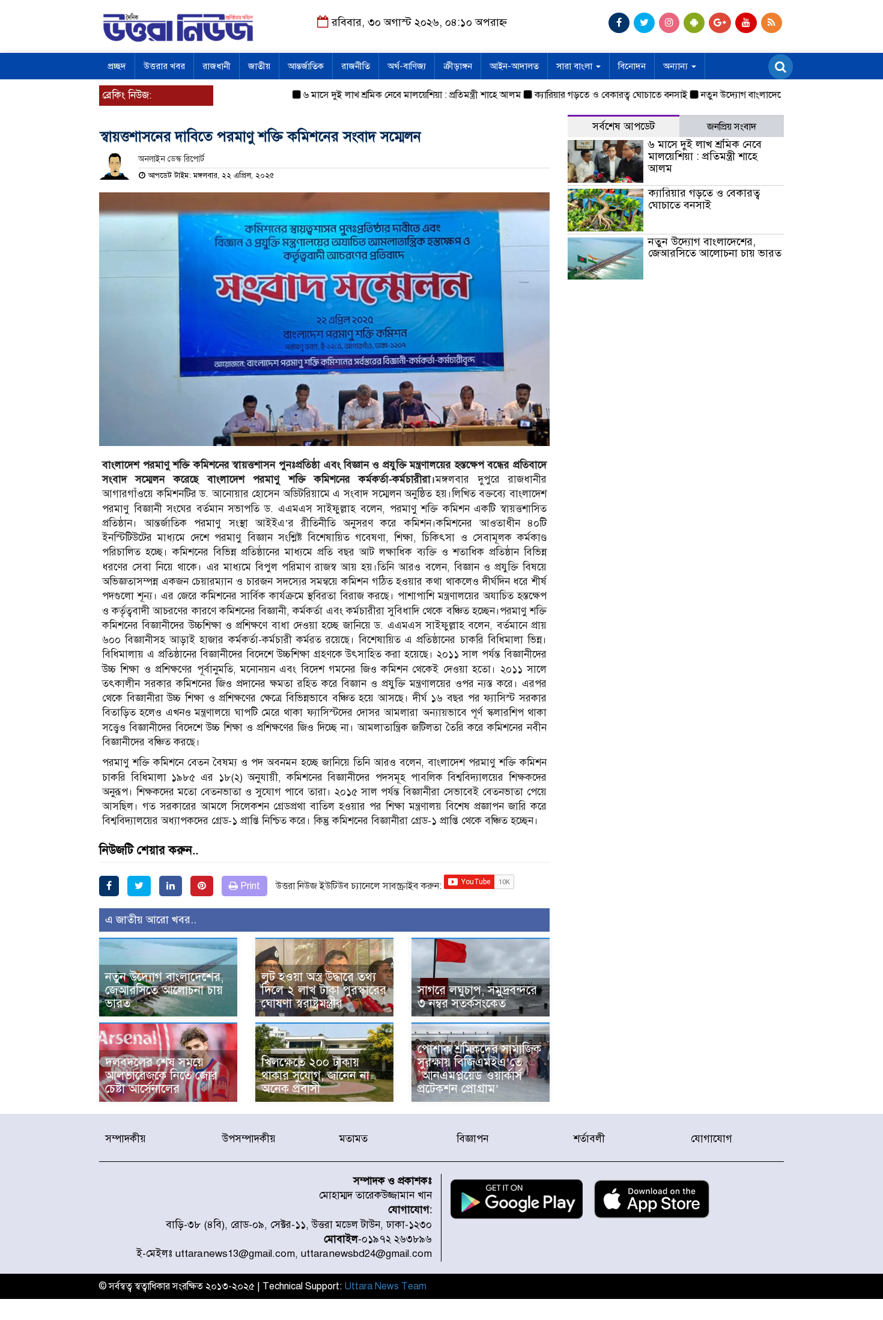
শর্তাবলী (589, 1138)
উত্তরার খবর (164, 66)
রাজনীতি (355, 66)
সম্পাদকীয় (125, 1138)
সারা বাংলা (575, 66)
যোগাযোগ (711, 1138)
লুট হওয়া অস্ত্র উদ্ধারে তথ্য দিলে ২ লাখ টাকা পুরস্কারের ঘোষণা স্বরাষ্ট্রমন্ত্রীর (323, 990)
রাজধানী (216, 66)
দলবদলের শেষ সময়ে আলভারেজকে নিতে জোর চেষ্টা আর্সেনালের (161, 1075)
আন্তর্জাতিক (306, 66)
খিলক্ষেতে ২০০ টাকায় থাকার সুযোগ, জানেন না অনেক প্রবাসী (315, 1075)
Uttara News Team (385, 1286)
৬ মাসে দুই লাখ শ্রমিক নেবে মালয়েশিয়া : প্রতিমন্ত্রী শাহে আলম (388, 95)
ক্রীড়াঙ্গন (457, 66)
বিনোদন (632, 66)
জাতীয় (259, 66)
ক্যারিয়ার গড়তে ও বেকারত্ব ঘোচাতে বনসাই (587, 95)
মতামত (353, 1138)
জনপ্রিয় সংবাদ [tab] (731, 127)
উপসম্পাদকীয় (249, 1138)
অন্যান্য (676, 66)
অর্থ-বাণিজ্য (406, 66)
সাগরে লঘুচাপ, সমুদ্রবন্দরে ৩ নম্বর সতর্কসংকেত (477, 997)
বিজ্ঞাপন (472, 1138)
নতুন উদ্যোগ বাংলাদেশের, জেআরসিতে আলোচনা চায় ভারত (164, 990)
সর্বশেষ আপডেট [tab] (623, 126)
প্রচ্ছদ (117, 66)
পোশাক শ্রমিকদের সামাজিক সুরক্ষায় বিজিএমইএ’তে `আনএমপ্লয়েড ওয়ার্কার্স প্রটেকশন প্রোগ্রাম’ (479, 1069)
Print (249, 886)
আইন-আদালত (514, 66)
